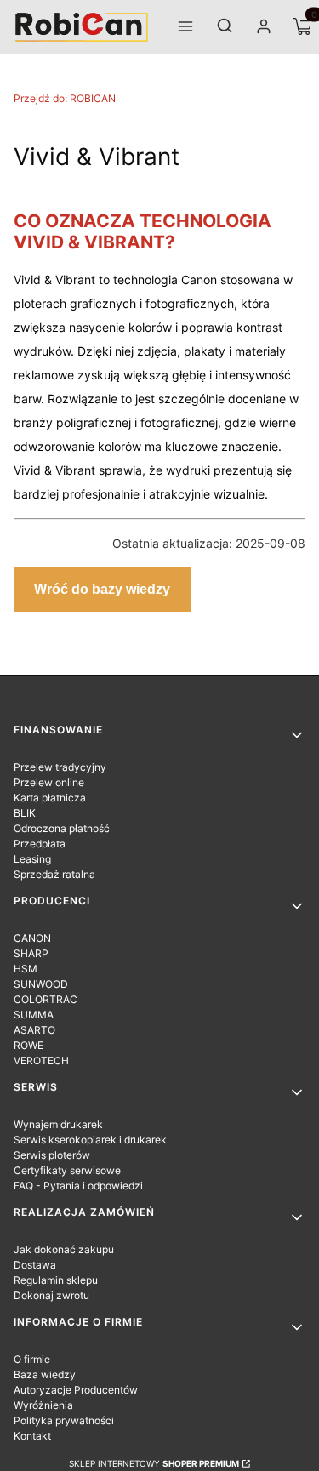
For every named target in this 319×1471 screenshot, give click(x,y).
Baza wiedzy (45, 1374)
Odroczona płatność (62, 828)
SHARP (31, 953)
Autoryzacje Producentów (76, 1389)
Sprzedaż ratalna (54, 874)
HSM (25, 968)
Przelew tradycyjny (60, 767)
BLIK (25, 813)
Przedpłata (40, 843)
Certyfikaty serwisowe (67, 1170)
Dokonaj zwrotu (51, 1295)
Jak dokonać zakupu (64, 1249)
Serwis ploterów (52, 1155)
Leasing (32, 858)
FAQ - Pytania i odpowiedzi (78, 1185)
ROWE (28, 1045)
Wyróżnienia (43, 1405)
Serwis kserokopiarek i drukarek (90, 1139)
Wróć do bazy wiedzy (102, 589)
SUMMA (34, 1014)
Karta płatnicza (50, 797)
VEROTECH (41, 1060)
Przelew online (49, 782)
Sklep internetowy (154, 1463)
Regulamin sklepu (56, 1280)
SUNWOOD (41, 984)
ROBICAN (65, 98)
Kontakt (32, 1435)
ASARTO (34, 1029)
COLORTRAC (45, 999)
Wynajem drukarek (58, 1124)
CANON (32, 938)
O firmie (32, 1359)
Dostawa (35, 1264)
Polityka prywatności (64, 1420)
